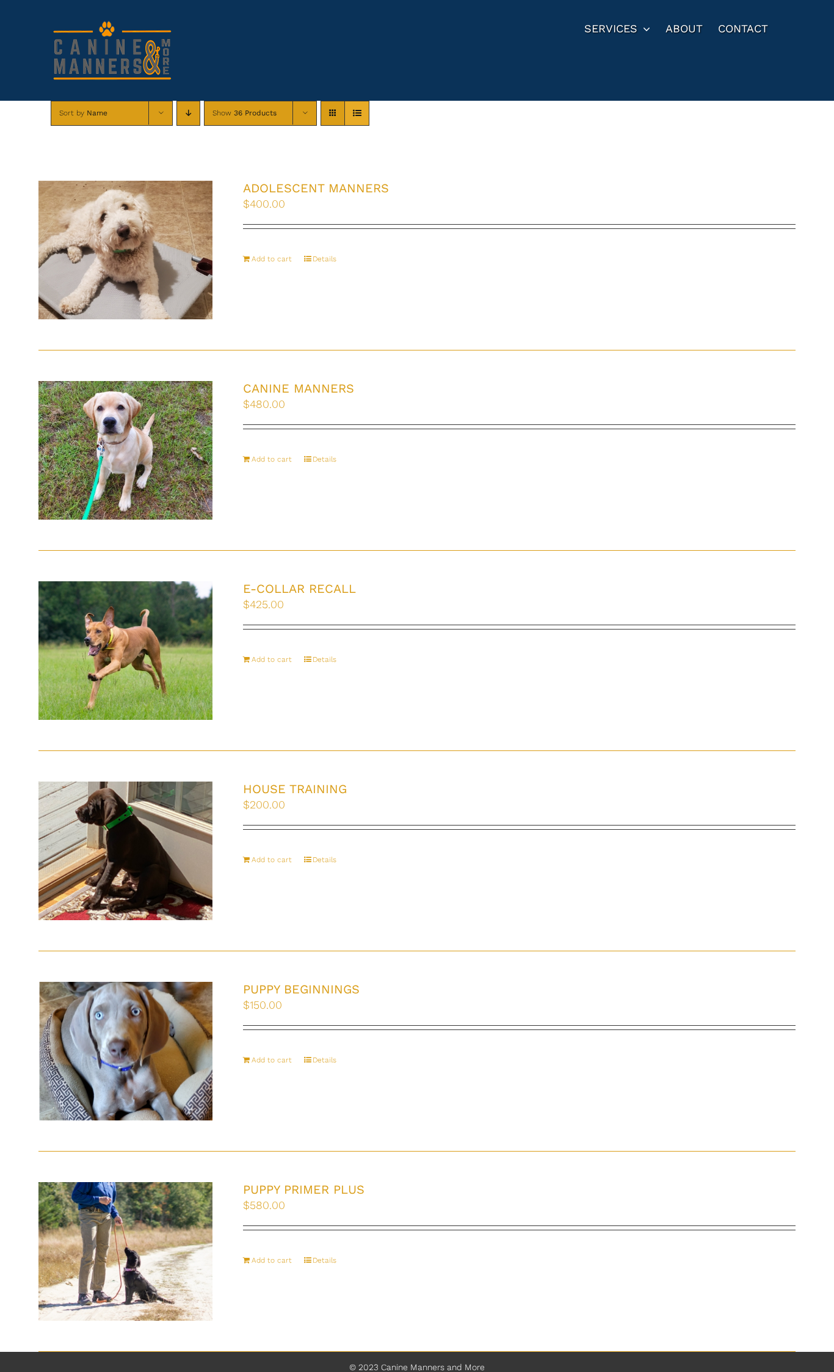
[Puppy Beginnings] (125, 1051)
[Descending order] (188, 113)
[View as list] (357, 113)
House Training (295, 789)
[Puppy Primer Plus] (125, 1251)
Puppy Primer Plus (303, 1189)
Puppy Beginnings (301, 989)
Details (324, 259)
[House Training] (125, 851)
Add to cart (272, 259)
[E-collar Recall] (125, 650)
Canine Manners (298, 388)
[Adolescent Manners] (125, 250)
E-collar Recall (299, 588)
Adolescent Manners (316, 188)
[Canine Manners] (125, 450)
